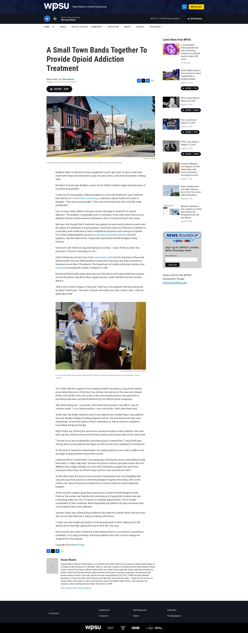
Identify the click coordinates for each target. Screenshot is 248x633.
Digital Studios (80, 27)
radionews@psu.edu (175, 282)
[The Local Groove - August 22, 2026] (171, 124)
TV (53, 27)
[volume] (55, 19)
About (127, 27)
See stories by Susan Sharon (76, 587)
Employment (104, 610)
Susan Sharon (68, 79)
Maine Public (78, 544)
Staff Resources (140, 610)
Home (47, 27)
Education (113, 27)
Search (136, 616)
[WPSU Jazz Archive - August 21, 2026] (171, 146)
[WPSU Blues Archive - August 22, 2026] (171, 102)
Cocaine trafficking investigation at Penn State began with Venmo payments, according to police (190, 169)
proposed (60, 267)
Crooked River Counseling (84, 198)
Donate (197, 6)
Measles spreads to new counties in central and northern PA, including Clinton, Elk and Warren (191, 212)
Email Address (172, 256)
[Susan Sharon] (52, 566)
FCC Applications (174, 616)
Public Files (171, 610)
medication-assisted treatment (111, 234)
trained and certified (104, 257)
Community (96, 27)
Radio (63, 27)
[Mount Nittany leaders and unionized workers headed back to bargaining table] (171, 74)
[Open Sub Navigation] (57, 27)
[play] (47, 18)
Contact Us (103, 616)
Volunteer (155, 27)
